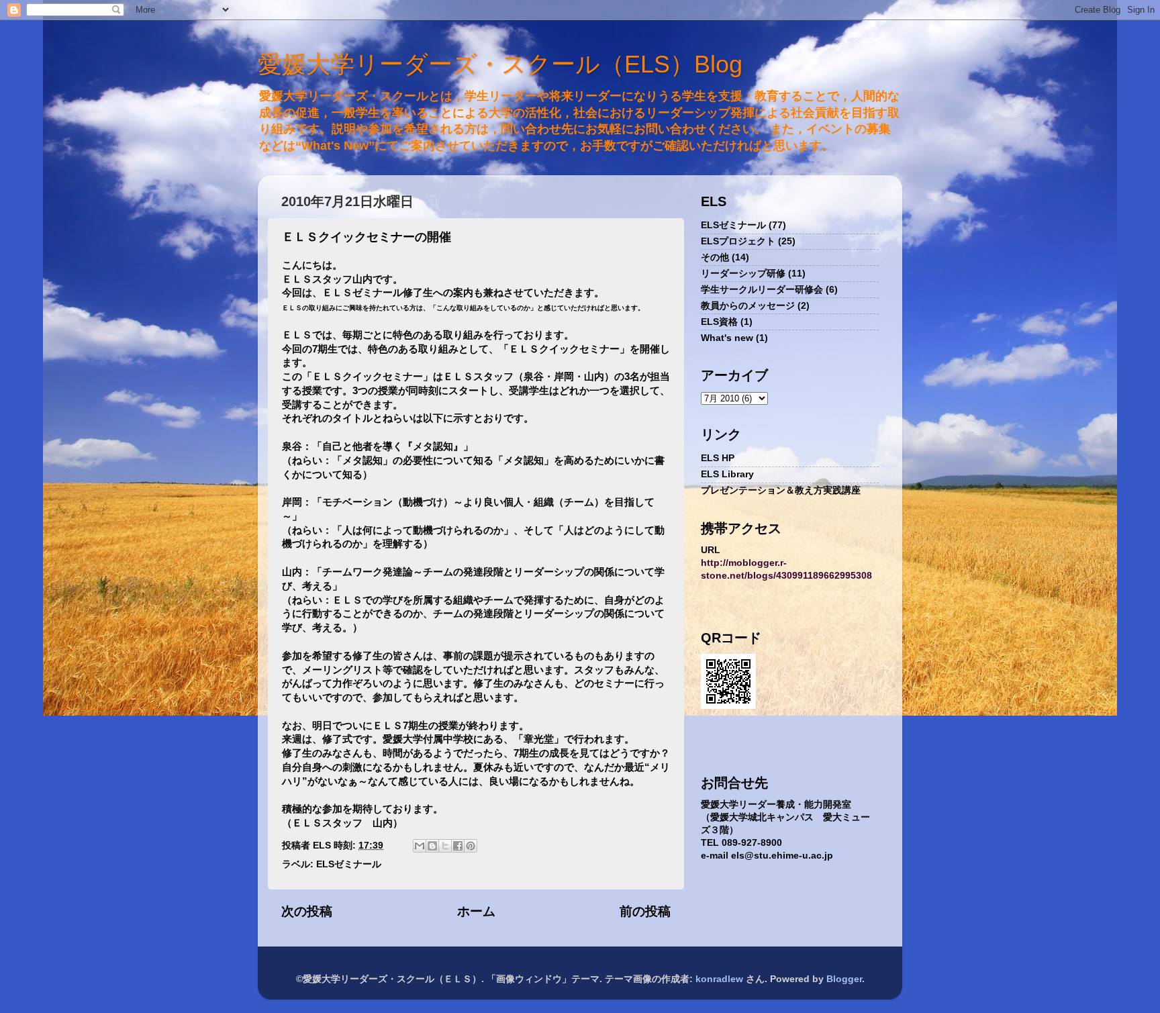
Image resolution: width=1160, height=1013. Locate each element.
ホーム (476, 911)
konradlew (719, 979)
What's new (727, 338)
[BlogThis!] (432, 846)
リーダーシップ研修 (743, 274)
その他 (715, 257)
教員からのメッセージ (748, 306)
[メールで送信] (419, 846)
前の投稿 (645, 911)
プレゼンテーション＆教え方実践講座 (781, 490)
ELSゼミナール (348, 864)
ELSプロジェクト (738, 241)
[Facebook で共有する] (458, 846)
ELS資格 (719, 322)
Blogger (844, 979)
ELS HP (717, 458)
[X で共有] (445, 846)
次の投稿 (306, 911)
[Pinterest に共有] (470, 846)
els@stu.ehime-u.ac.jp (782, 856)
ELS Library (727, 474)
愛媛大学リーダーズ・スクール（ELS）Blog (500, 64)
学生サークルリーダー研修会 (762, 290)
